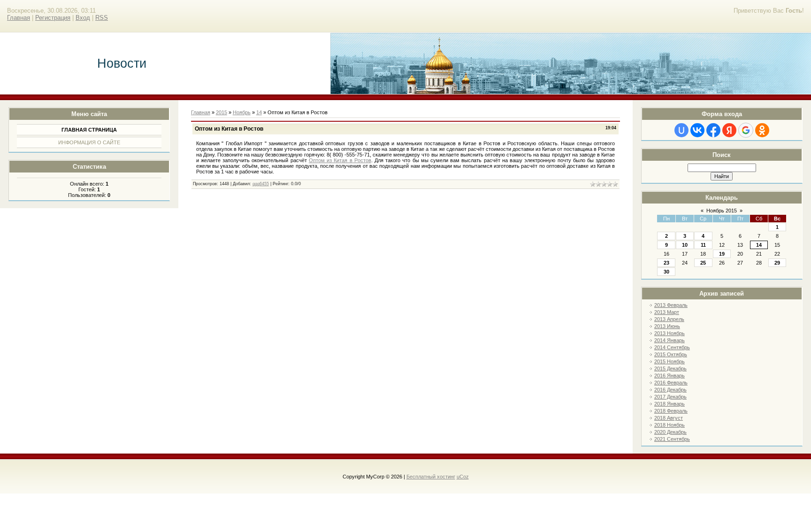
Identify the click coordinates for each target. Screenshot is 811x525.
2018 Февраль (671, 411)
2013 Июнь (667, 326)
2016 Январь (669, 375)
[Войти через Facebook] (713, 130)
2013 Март (666, 312)
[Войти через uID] (681, 130)
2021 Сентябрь (672, 439)
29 (777, 263)
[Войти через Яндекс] (729, 130)
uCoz (463, 476)
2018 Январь (669, 404)
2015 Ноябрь (669, 361)
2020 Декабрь (670, 432)
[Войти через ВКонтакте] (697, 130)
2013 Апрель (669, 319)
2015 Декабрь (670, 368)
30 (666, 271)
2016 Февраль (671, 382)
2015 (221, 112)
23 (666, 263)
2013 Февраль (671, 305)
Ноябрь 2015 (721, 210)
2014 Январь (669, 340)
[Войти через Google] (745, 130)
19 (722, 254)
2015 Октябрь (670, 354)
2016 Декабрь (670, 389)
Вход (83, 17)
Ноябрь (242, 112)
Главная (18, 17)
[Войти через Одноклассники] (762, 130)
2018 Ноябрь (669, 425)
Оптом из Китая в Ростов (340, 160)
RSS (101, 17)
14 (759, 245)
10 (685, 245)
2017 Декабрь (670, 397)
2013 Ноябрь (669, 333)
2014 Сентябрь (672, 347)
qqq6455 (260, 183)
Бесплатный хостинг (430, 476)
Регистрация (52, 17)
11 (703, 245)
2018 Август (668, 418)
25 (703, 263)
